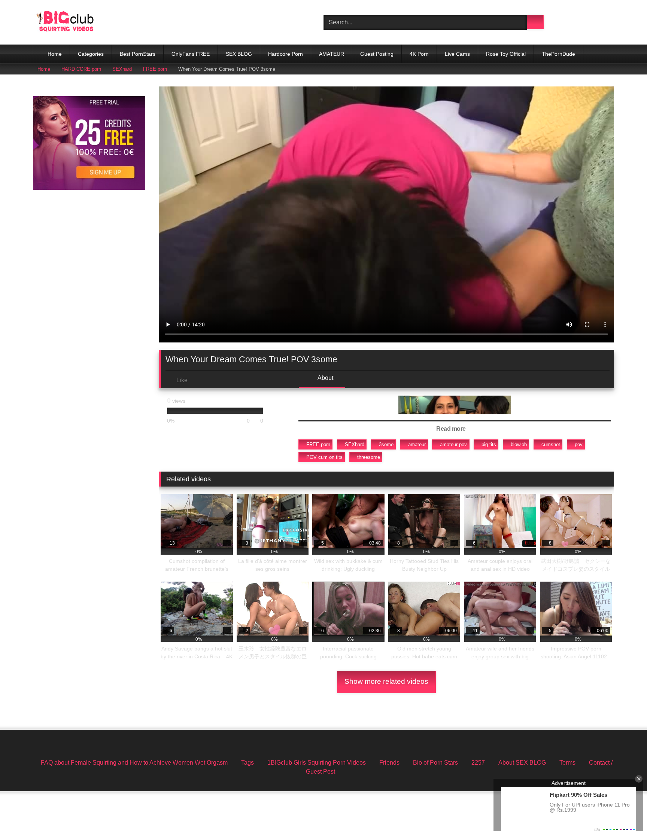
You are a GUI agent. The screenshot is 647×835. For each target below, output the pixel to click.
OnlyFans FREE (190, 54)
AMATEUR (331, 54)
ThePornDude (558, 54)
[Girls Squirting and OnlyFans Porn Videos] (65, 22)
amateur (417, 444)
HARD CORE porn (81, 69)
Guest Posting (377, 54)
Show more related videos (386, 681)
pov (579, 444)
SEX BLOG (239, 54)
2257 (478, 762)
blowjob (519, 444)
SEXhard (122, 69)
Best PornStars (137, 54)
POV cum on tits (324, 457)
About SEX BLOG (522, 762)
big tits (489, 444)
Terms (567, 762)
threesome (368, 457)
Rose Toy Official (506, 54)
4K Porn (419, 54)
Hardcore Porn (285, 54)
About (324, 378)
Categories (91, 54)
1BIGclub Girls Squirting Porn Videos (316, 762)
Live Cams (457, 54)
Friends (389, 762)
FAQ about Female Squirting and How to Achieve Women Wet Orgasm (134, 762)
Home (55, 54)
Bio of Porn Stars (435, 762)
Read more (451, 429)
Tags (247, 762)
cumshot (550, 444)
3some (386, 444)
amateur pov (453, 444)
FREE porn (155, 69)
